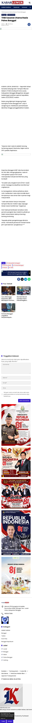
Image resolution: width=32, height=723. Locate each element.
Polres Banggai (19, 265)
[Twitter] (22, 279)
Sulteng (5, 660)
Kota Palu (4, 639)
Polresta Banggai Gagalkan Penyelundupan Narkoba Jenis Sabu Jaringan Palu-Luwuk (8, 315)
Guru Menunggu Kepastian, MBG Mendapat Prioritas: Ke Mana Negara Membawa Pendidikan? (7, 298)
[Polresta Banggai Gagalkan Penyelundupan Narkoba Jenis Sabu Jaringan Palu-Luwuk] (8, 307)
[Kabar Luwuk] (12, 3)
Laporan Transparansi (8, 676)
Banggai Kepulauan (7, 641)
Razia (5, 267)
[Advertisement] (16, 67)
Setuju (10, 721)
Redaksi (3, 671)
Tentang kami (13, 671)
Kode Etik (23, 671)
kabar (5, 654)
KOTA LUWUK (7, 265)
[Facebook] (18, 279)
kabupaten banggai (14, 263)
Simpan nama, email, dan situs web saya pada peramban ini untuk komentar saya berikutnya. (16, 394)
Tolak (3, 721)
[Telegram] (25, 279)
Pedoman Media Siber (18, 673)
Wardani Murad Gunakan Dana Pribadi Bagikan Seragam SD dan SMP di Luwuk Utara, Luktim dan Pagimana (23, 298)
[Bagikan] (29, 24)
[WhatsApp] (29, 279)
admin (3, 23)
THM (12, 267)
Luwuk (5, 649)
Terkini (3, 636)
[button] (29, 3)
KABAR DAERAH (11, 15)
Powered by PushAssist (22, 716)
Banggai (4, 15)
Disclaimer (4, 673)
